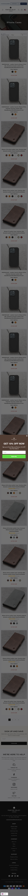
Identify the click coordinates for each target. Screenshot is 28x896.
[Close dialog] (26, 435)
